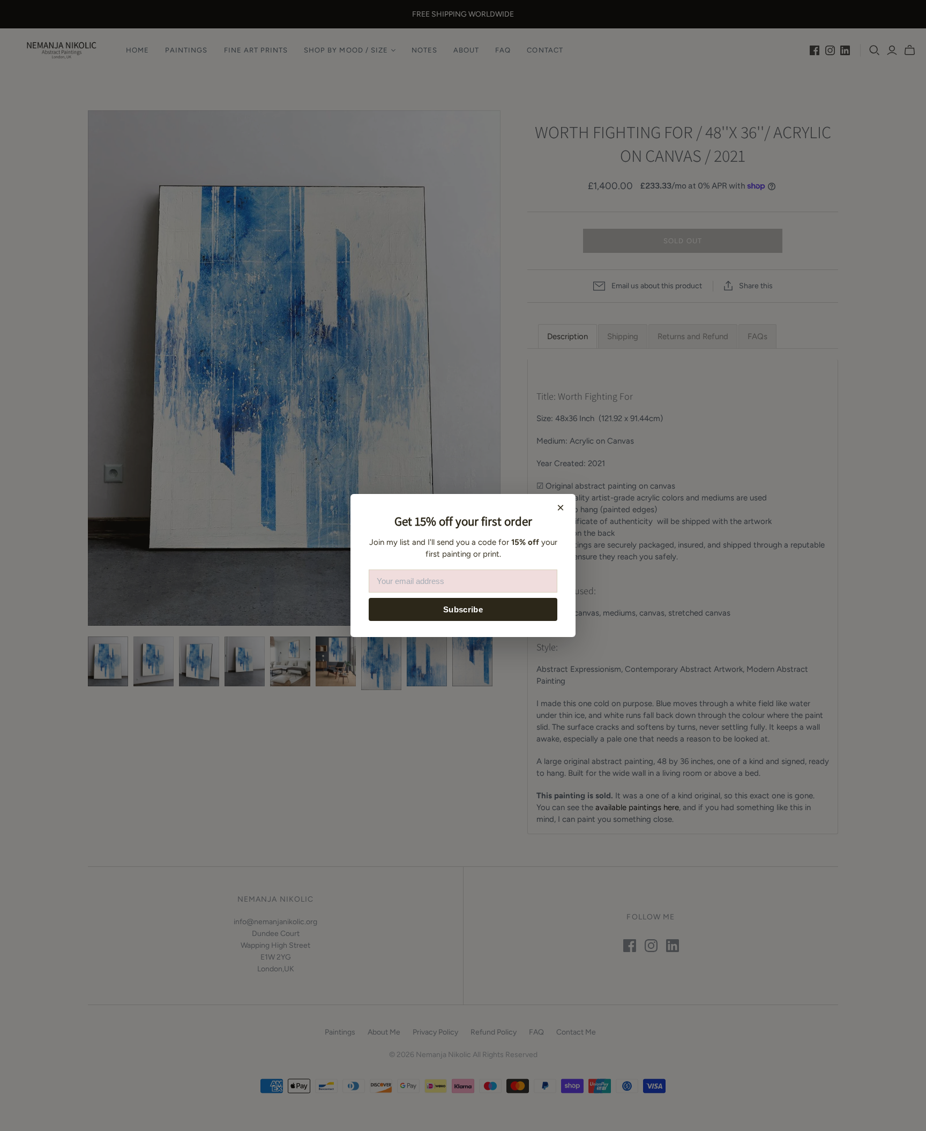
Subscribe (463, 609)
